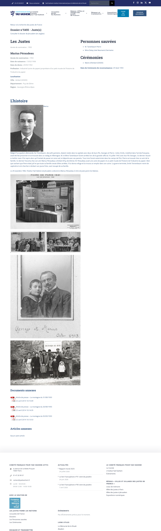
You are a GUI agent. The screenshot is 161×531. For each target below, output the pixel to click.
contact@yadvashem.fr (21, 480)
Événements (111, 474)
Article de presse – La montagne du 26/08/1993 (34, 407)
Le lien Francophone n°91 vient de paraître (75, 477)
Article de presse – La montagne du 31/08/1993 (34, 397)
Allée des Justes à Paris (114, 489)
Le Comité (110, 468)
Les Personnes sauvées (18, 519)
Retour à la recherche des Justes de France (26, 25)
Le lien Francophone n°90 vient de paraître (75, 485)
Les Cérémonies (15, 522)
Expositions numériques (115, 495)
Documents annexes (23, 390)
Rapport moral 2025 (67, 469)
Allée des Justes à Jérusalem (116, 492)
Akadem (61, 529)
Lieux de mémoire (113, 487)
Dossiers (12, 516)
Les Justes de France (17, 514)
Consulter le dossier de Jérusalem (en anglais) (27, 33)
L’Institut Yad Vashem (114, 471)
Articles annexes (21, 428)
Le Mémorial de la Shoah (67, 526)
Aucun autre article (17, 436)
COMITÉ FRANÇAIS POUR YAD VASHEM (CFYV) (28, 465)
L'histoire (19, 100)
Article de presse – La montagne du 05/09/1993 (34, 416)
